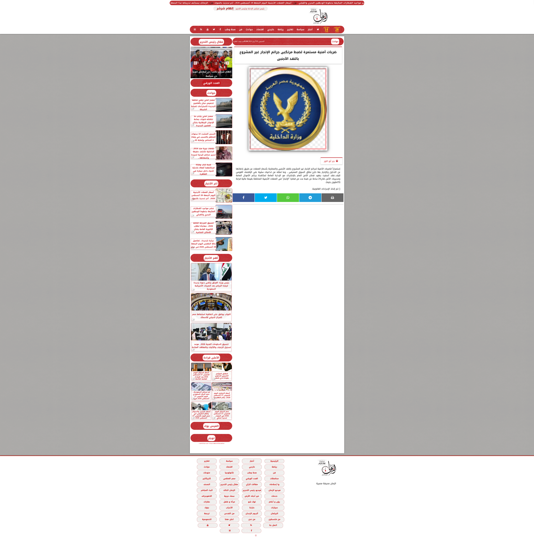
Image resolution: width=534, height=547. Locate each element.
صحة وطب (230, 29)
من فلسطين (274, 519)
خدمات (274, 496)
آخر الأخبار (211, 183)
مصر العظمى (229, 478)
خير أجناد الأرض (252, 496)
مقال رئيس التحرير (211, 41)
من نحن (251, 519)
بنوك (206, 508)
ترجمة (206, 513)
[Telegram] (310, 197)
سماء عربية (229, 496)
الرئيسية (274, 461)
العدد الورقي (211, 83)
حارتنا (251, 508)
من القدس (229, 513)
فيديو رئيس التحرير (252, 490)
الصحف (206, 484)
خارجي (270, 29)
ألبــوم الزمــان (252, 513)
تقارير (290, 29)
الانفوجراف (207, 496)
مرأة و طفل (229, 502)
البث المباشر (206, 490)
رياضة (281, 29)
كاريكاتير (207, 478)
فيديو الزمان (274, 490)
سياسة (300, 29)
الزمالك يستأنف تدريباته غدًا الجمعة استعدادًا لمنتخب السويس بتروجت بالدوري (230, 3)
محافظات (274, 478)
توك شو (252, 502)
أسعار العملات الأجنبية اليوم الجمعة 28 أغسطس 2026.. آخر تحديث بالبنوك (316, 3)
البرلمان (274, 513)
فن (240, 29)
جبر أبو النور (329, 161)
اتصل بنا (273, 525)
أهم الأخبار (211, 258)
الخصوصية (206, 519)
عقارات (206, 502)
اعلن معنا (229, 519)
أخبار (310, 29)
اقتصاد (260, 29)
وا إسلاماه (274, 484)
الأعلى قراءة (211, 357)
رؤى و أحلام (274, 502)
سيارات (274, 508)
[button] (227, 63)
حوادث (249, 29)
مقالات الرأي (252, 484)
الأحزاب (229, 508)
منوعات (206, 473)
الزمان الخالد (229, 490)
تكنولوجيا (229, 473)
